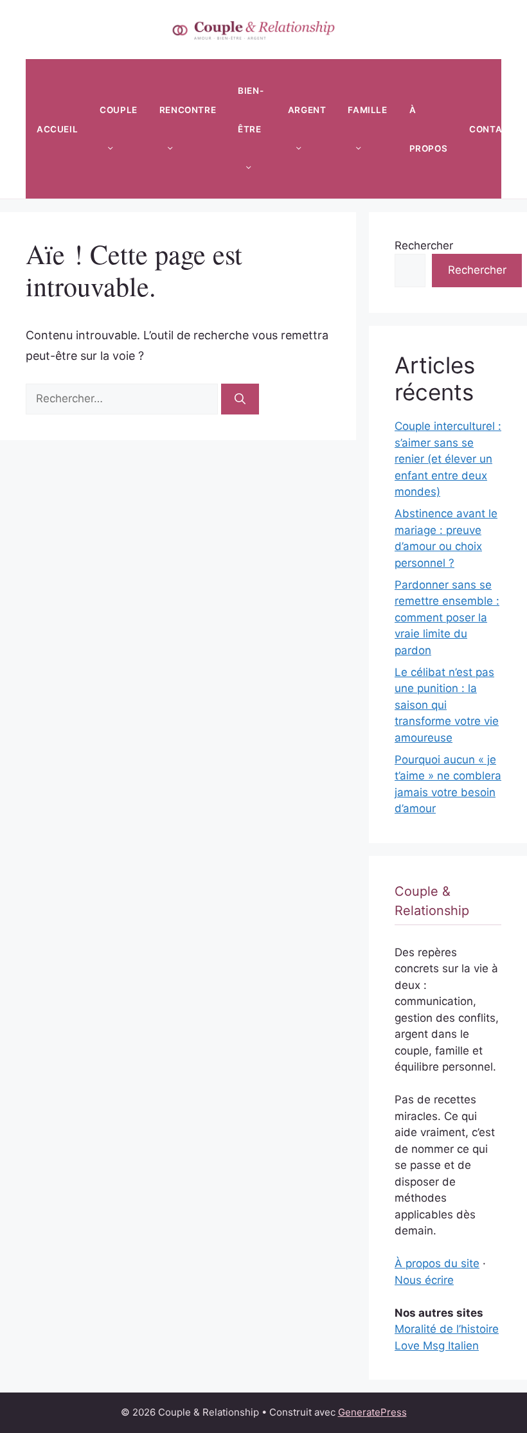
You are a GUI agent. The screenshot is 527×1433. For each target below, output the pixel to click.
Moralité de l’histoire (447, 1328)
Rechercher (424, 245)
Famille (367, 110)
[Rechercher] (240, 399)
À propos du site (437, 1263)
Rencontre (187, 110)
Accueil (57, 129)
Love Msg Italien (437, 1345)
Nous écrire (424, 1280)
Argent (307, 110)
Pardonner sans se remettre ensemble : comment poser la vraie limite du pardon (447, 617)
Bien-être (251, 109)
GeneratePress (372, 1412)
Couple (119, 110)
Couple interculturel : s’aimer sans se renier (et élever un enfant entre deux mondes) (448, 459)
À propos (428, 129)
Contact (492, 129)
